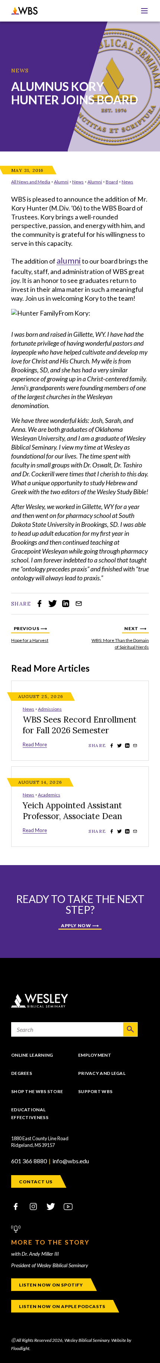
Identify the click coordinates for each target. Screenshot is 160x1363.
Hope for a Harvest (46, 637)
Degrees (21, 1073)
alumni (69, 260)
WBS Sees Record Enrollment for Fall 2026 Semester (80, 725)
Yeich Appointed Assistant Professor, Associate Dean (72, 810)
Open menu (144, 10)
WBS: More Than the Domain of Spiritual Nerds (119, 637)
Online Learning (32, 1055)
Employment (94, 1055)
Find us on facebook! (15, 1206)
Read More (35, 744)
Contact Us (35, 1181)
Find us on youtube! (68, 1206)
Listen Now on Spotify (51, 1285)
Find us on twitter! (50, 1206)
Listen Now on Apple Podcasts (62, 1306)
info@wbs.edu (70, 1160)
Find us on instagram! (33, 1206)
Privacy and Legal (101, 1073)
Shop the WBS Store (37, 1091)
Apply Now (76, 925)
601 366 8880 (29, 1160)
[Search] (130, 1029)
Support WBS (95, 1091)
